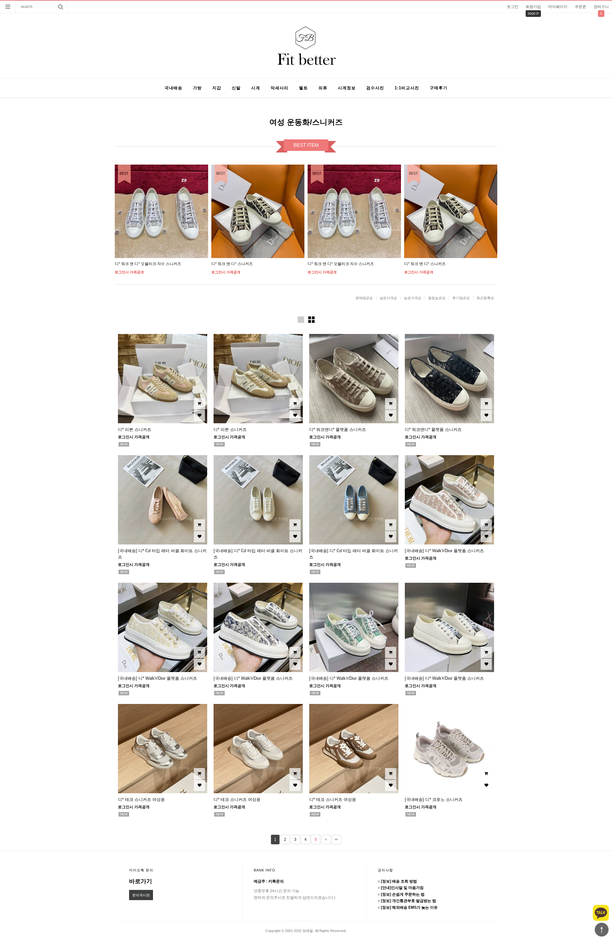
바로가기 (140, 881)
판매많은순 (364, 298)
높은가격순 (412, 298)
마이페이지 (557, 6)
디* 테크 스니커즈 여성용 (141, 799)
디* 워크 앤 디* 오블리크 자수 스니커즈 (148, 264)
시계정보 (347, 87)
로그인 (512, 6)
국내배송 (173, 87)
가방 (197, 87)
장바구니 (601, 6)
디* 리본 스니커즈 (134, 429)
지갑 (216, 87)
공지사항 (385, 870)
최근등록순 (485, 298)
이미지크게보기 (301, 319)
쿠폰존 (580, 6)
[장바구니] (199, 403)
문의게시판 (141, 895)
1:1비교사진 (407, 87)
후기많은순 (461, 298)
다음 (326, 839)
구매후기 (439, 87)
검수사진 (375, 87)
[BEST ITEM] (161, 211)
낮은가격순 (388, 298)
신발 (236, 87)
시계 (255, 87)
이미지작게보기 (311, 319)
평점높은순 (437, 298)
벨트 (303, 87)
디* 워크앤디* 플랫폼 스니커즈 (337, 429)
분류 (8, 7)
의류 (322, 87)
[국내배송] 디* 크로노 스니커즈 (434, 799)
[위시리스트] (199, 415)
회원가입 (533, 6)
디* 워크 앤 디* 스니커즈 (232, 264)
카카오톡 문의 (141, 870)
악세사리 (279, 87)
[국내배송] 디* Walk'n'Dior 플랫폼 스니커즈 (444, 550)
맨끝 (336, 839)
